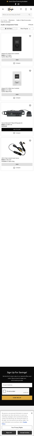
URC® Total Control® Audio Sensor (10, 158)
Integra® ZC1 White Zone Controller (10, 88)
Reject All (9, 432)
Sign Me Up (17, 398)
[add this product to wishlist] (30, 36)
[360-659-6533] (26, 9)
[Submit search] (29, 14)
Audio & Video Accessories (24, 20)
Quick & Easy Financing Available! (18, 1)
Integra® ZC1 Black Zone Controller (10, 53)
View (17, 59)
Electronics (12, 20)
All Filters (9, 28)
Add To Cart (17, 129)
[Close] (32, 413)
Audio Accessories (6, 22)
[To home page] (10, 9)
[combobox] (25, 28)
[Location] (21, 9)
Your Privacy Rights (17, 427)
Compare (18, 63)
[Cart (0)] (31, 9)
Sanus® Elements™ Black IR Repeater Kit (12, 123)
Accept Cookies (24, 432)
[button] (3, 9)
